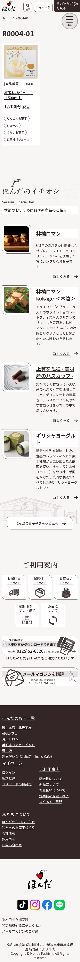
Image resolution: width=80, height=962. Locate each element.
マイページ (12, 763)
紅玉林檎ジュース (18, 139)
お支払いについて (52, 790)
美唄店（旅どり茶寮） (18, 744)
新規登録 (8, 778)
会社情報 (8, 833)
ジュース (12, 125)
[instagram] (35, 905)
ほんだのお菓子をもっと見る (36, 523)
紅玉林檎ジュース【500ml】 (18, 95)
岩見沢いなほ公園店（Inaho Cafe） (28, 756)
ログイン (8, 772)
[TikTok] (22, 905)
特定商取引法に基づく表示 (21, 925)
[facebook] (47, 905)
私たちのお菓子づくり (18, 827)
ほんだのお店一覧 (18, 718)
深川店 (7, 750)
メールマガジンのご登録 (20, 931)
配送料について (50, 778)
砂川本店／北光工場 (17, 727)
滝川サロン (10, 739)
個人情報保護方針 (15, 919)
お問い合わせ (12, 844)
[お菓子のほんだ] (9, 6)
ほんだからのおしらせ (18, 821)
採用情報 (8, 839)
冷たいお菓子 (15, 132)
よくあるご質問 (50, 801)
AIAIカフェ (10, 733)
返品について (49, 784)
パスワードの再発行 (17, 784)
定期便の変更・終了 (54, 795)
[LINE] (59, 905)
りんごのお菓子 (17, 118)
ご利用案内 (49, 769)
